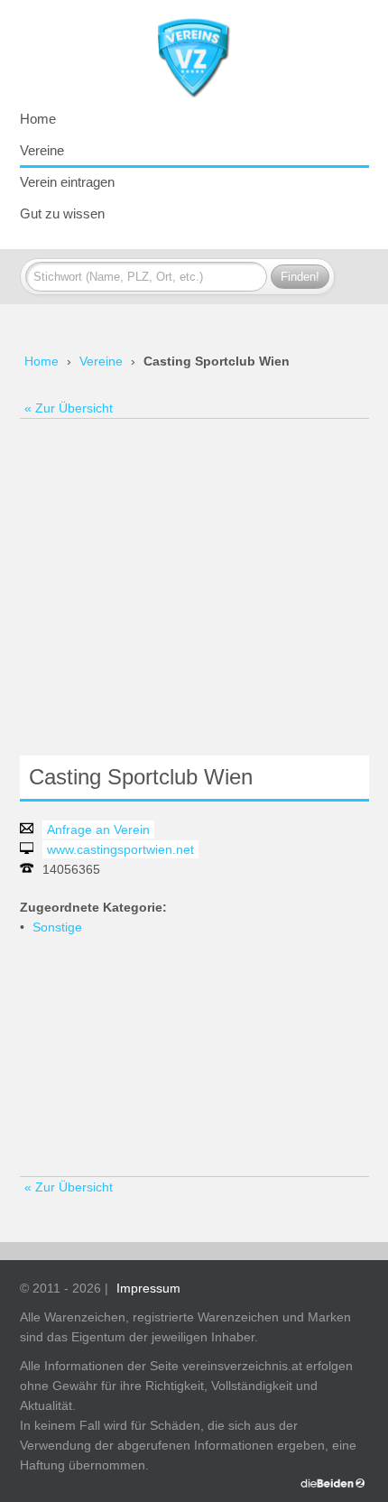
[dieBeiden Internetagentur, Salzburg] (332, 1483)
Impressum (148, 1288)
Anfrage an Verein (98, 829)
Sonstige (57, 927)
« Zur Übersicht (68, 408)
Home (38, 118)
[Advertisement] (194, 586)
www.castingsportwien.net (120, 849)
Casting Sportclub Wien (216, 361)
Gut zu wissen (62, 213)
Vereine (42, 150)
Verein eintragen (67, 182)
